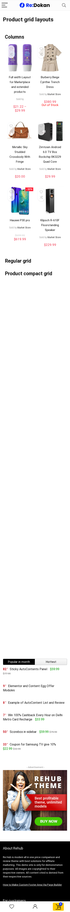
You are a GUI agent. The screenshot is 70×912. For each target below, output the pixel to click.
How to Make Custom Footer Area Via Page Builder (32, 884)
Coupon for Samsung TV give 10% (33, 744)
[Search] (64, 5)
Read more (50, 110)
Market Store (54, 94)
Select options (20, 114)
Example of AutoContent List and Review (36, 703)
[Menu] (4, 5)
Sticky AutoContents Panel (28, 669)
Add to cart (19, 180)
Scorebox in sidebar (23, 732)
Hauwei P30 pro (20, 220)
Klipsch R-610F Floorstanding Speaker (50, 225)
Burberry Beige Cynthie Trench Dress (50, 82)
